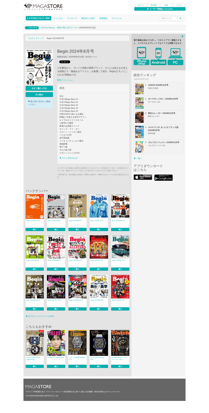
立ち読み (39, 94)
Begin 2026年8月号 (75, 220)
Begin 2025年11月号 (54, 300)
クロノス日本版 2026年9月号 (77, 358)
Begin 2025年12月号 (33, 300)
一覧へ (139, 158)
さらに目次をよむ (69, 158)
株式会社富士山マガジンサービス (107, 392)
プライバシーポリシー (54, 392)
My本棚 (153, 5)
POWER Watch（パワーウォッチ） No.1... (120, 358)
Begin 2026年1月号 (118, 260)
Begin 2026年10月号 (33, 220)
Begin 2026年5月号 (32, 260)
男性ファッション (65, 80)
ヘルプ (179, 5)
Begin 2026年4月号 (54, 260)
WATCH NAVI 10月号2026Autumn (33, 358)
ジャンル (57, 18)
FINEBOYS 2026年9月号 (56, 357)
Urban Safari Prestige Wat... (97, 358)
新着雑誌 (103, 18)
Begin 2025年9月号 (96, 300)
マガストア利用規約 (33, 392)
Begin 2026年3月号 (75, 260)
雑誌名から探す (88, 18)
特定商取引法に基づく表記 (74, 392)
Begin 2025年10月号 (76, 300)
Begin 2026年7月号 (96, 220)
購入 (34, 229)
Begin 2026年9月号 (54, 220)
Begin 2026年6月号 (118, 220)
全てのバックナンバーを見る (41, 316)
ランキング (72, 18)
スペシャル (117, 18)
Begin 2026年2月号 (96, 260)
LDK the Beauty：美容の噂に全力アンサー (60, 27)
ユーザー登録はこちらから (161, 9)
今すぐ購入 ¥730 (39, 88)
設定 (166, 5)
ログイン (140, 5)
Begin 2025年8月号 (118, 300)
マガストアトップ (36, 38)
